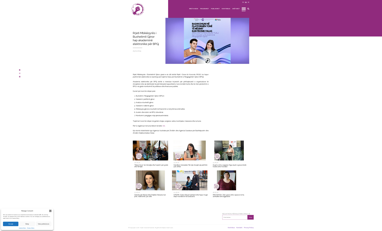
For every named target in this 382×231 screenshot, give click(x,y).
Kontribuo (226, 8)
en (243, 2)
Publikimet (215, 8)
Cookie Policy (22, 228)
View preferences (43, 224)
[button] (50, 211)
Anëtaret (236, 8)
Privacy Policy (30, 228)
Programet (204, 8)
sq (246, 2)
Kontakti (239, 227)
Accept (10, 224)
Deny (27, 224)
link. (164, 126)
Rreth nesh (193, 8)
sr (248, 2)
